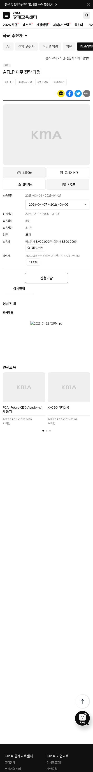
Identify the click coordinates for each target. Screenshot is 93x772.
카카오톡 (61, 93)
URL (86, 93)
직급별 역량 (50, 46)
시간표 (71, 184)
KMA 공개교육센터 (19, 756)
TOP (82, 701)
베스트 (27, 25)
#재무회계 (59, 82)
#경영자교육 (25, 82)
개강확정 (42, 25)
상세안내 (19, 288)
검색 (86, 15)
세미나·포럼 (61, 25)
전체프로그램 (54, 763)
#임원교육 (42, 82)
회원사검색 (37, 247)
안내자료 (28, 184)
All (8, 46)
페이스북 (69, 93)
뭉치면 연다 (71, 172)
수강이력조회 (13, 769)
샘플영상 (28, 172)
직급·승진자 (13, 35)
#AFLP (9, 82)
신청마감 (46, 278)
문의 (35, 262)
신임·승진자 (26, 46)
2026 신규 (10, 25)
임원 (69, 46)
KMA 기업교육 (57, 756)
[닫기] (88, 4)
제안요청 (51, 769)
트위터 (78, 93)
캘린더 (78, 25)
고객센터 (10, 763)
